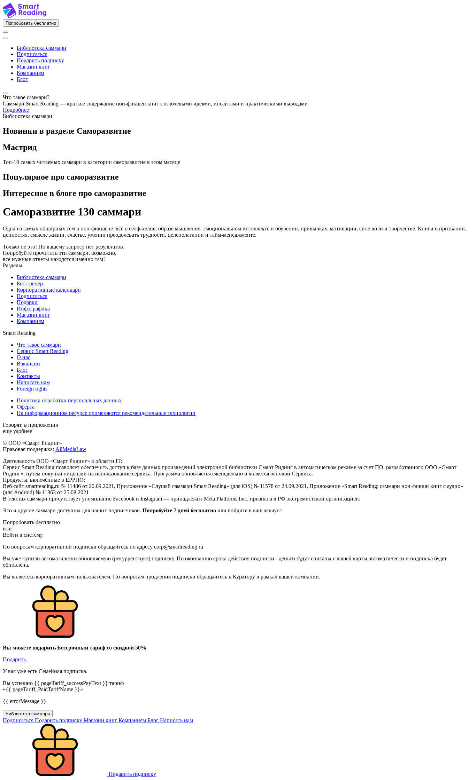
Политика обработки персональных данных (69, 400)
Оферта (25, 407)
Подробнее (16, 110)
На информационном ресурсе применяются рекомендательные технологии (106, 413)
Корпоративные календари (49, 290)
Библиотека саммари (41, 48)
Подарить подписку (40, 60)
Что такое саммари (39, 345)
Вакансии (28, 364)
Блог (22, 79)
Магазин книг (33, 67)
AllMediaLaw (70, 449)
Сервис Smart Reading (42, 351)
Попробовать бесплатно (31, 23)
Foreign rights (32, 389)
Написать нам (33, 382)
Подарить (14, 659)
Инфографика (33, 309)
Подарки (27, 302)
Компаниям (30, 73)
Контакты (28, 376)
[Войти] (5, 32)
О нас (23, 357)
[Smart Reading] (24, 16)
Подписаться (32, 54)
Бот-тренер (30, 283)
